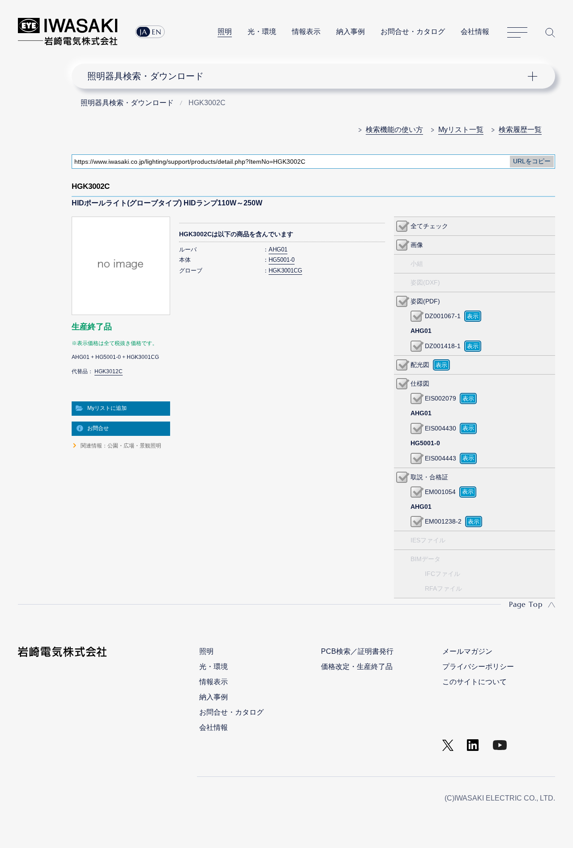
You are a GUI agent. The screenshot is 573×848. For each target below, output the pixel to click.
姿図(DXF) (425, 282)
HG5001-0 (282, 259)
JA (143, 31)
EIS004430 (440, 428)
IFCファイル (442, 573)
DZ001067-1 (443, 316)
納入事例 (350, 31)
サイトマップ (517, 32)
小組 (417, 263)
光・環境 (262, 31)
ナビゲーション (308, 76)
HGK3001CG (285, 270)
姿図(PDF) (425, 301)
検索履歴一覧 (520, 129)
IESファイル (428, 540)
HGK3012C (108, 371)
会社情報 (475, 31)
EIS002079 (440, 398)
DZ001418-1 (443, 345)
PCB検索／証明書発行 (357, 651)
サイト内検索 (550, 32)
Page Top (526, 604)
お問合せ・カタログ (413, 31)
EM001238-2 (443, 521)
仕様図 (420, 383)
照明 (225, 31)
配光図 (420, 364)
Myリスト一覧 (460, 129)
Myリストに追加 (107, 408)
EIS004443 (440, 458)
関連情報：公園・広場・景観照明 (121, 446)
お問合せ (98, 428)
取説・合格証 (429, 477)
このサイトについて (474, 682)
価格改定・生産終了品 (357, 666)
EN (157, 31)
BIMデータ (425, 558)
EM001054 (440, 491)
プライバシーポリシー (478, 666)
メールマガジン (467, 651)
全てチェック (429, 226)
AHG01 (278, 249)
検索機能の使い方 (394, 129)
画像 (417, 244)
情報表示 (306, 31)
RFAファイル (443, 588)
